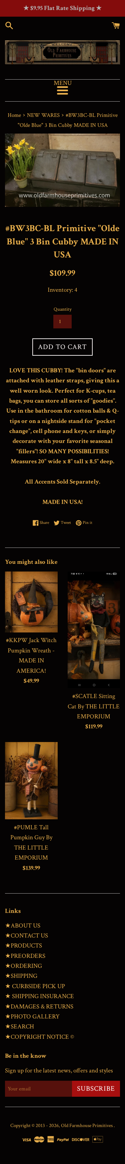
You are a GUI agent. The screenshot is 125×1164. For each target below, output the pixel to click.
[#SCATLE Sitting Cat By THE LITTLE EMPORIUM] (94, 630)
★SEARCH (19, 1026)
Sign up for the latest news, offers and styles (59, 1070)
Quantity (63, 309)
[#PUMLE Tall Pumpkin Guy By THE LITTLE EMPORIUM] (31, 780)
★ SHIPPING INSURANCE (39, 996)
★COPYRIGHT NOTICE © (39, 1037)
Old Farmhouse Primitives (87, 1125)
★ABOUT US (22, 926)
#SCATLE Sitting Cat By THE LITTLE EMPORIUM (94, 706)
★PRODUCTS (23, 946)
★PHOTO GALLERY (32, 1016)
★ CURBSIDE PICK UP (35, 986)
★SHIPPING (21, 976)
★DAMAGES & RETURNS (39, 1006)
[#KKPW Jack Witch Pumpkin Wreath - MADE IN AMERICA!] (31, 602)
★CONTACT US (26, 936)
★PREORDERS (25, 956)
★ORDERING (23, 966)
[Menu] (62, 90)
